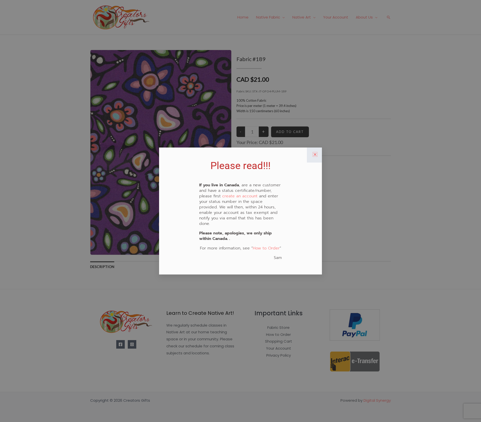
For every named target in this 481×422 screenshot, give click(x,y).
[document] (240, 211)
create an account (240, 196)
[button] (315, 154)
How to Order (266, 248)
